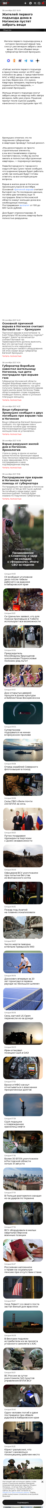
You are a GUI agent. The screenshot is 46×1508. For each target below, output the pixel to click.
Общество (7, 30)
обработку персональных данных (15, 1492)
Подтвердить (23, 1503)
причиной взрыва (23, 189)
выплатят (25, 205)
